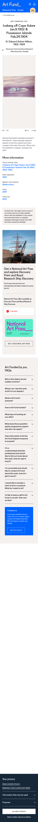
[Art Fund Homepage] (11, 4)
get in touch (20, 220)
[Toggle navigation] (33, 10)
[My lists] (30, 4)
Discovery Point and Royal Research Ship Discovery (18, 275)
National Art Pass (9, 10)
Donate (20, 10)
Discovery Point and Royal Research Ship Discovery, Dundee (19, 50)
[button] (19, 343)
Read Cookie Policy (11, 784)
